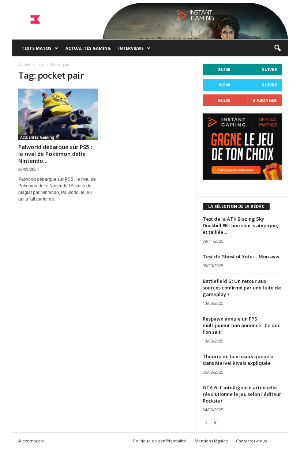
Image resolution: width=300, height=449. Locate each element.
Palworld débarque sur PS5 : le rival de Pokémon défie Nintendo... (55, 153)
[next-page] (215, 422)
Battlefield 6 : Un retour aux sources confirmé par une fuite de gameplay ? (242, 288)
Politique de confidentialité (159, 441)
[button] (277, 48)
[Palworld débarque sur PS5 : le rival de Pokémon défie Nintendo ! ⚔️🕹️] (58, 114)
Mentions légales (211, 441)
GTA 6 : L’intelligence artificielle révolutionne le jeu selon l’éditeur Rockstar (242, 394)
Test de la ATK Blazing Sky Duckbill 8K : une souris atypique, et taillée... (240, 225)
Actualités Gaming (88, 48)
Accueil (24, 64)
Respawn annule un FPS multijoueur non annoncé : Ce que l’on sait (242, 325)
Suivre (269, 69)
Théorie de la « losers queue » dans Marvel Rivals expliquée (238, 359)
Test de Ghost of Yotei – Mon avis (241, 256)
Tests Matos (37, 48)
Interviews (131, 48)
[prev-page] (206, 422)
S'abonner (265, 100)
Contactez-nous (251, 441)
